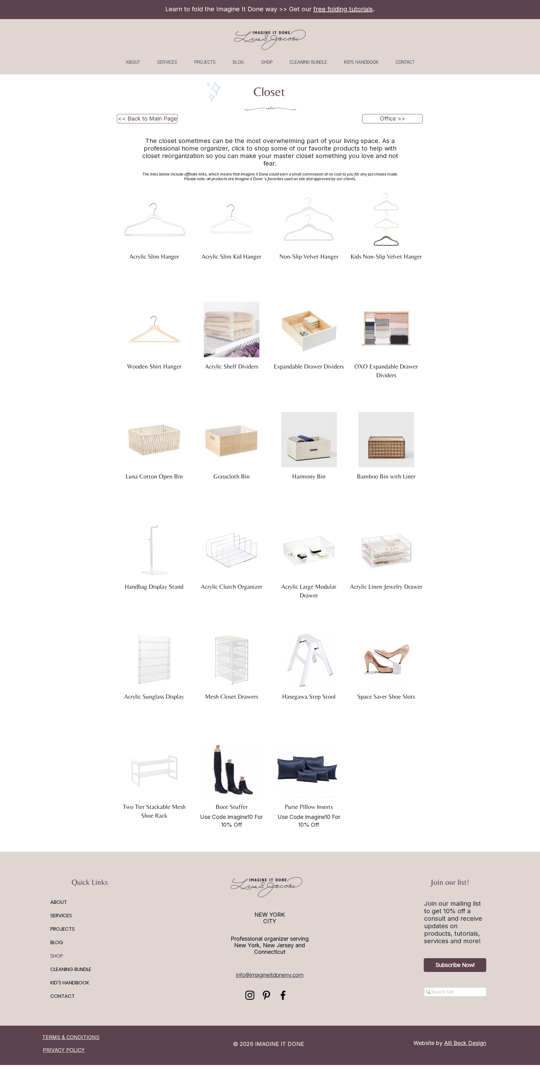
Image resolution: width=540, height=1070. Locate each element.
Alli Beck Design (465, 1043)
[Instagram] (250, 995)
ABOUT (58, 902)
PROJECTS (62, 929)
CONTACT (62, 996)
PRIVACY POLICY (64, 1050)
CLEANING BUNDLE (70, 969)
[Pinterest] (266, 995)
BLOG (56, 942)
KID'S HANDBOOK (69, 982)
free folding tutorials (343, 9)
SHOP (56, 955)
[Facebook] (283, 995)
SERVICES (61, 915)
